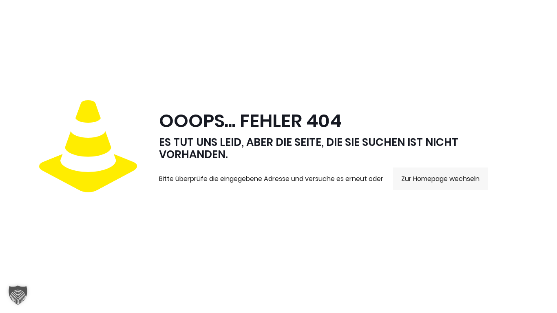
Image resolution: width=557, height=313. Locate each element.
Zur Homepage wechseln (440, 178)
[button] (18, 295)
